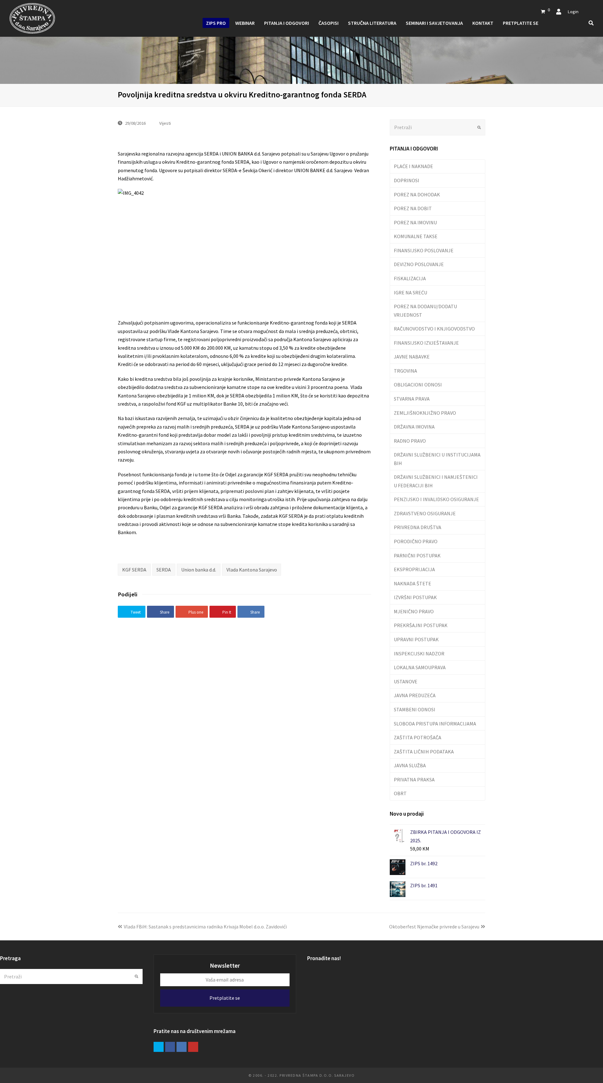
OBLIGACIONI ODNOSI (418, 384)
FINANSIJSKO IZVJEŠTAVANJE (426, 343)
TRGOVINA (405, 371)
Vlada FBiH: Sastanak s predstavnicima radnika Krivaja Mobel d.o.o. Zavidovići (205, 926)
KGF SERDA (134, 569)
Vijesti (165, 123)
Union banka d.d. (198, 569)
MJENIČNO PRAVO (414, 611)
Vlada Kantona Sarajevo (251, 569)
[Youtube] (193, 1047)
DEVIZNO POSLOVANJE (419, 264)
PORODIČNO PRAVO (415, 541)
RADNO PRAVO (410, 441)
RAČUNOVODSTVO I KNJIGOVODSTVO (434, 328)
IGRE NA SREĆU (410, 292)
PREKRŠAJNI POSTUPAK (421, 625)
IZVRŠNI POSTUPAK (415, 597)
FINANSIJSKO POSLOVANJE (424, 250)
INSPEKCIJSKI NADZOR (419, 653)
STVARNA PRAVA (412, 399)
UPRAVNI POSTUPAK (416, 639)
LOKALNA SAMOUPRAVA (420, 667)
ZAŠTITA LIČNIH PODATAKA (424, 751)
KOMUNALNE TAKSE (415, 236)
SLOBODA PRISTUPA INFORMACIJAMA (435, 723)
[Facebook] (170, 1047)
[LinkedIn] (182, 1047)
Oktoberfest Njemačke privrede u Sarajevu (434, 926)
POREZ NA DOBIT (413, 208)
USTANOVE (405, 681)
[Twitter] (159, 1047)
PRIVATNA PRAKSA (414, 779)
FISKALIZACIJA (410, 278)
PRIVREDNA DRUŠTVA (417, 527)
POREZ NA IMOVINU (415, 222)
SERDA (163, 569)
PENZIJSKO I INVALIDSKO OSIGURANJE (436, 499)
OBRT (400, 793)
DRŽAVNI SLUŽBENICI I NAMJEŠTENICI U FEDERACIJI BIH (436, 481)
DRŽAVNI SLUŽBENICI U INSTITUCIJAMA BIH (437, 458)
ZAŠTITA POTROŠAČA (417, 737)
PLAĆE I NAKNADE (413, 166)
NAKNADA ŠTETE (412, 583)
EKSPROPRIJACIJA (414, 569)
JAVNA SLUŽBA (410, 765)
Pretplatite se (224, 998)
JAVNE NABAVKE (412, 356)
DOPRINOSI (406, 180)
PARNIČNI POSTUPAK (417, 555)
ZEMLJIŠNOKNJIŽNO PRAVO (425, 413)
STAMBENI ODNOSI (414, 709)
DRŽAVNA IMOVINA (414, 427)
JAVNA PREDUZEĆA (415, 695)
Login (573, 11)
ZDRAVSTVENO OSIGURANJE (425, 513)
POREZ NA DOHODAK (417, 194)
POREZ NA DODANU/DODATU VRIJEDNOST (425, 310)
